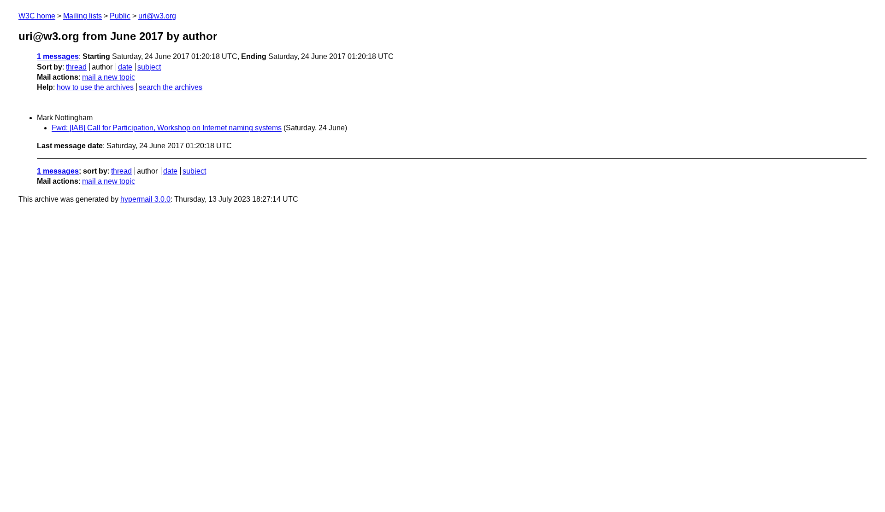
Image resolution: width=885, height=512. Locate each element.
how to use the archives (95, 87)
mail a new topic (108, 77)
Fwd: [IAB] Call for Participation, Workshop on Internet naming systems (167, 128)
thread (76, 67)
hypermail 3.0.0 (145, 199)
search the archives (170, 87)
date (125, 67)
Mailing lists (82, 16)
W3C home (36, 16)
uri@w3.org (157, 16)
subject (149, 67)
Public (120, 16)
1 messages (58, 56)
